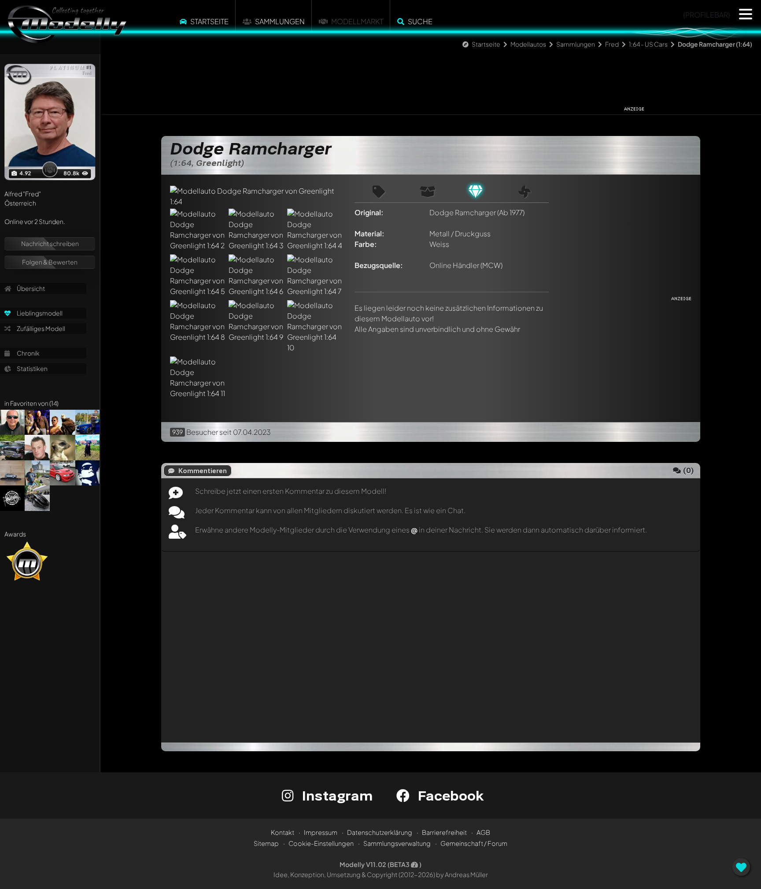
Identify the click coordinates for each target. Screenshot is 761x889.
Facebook (449, 795)
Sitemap (266, 843)
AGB (483, 832)
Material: (369, 233)
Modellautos (528, 44)
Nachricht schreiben (50, 243)
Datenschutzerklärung (379, 832)
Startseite (209, 21)
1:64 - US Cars (649, 44)
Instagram (335, 795)
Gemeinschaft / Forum (473, 843)
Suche (420, 21)
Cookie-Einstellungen (321, 843)
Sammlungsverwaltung (397, 843)
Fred (612, 44)
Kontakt (282, 832)
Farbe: (366, 244)
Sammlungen (280, 21)
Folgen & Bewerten (50, 262)
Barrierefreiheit (444, 832)
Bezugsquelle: (379, 265)
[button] (745, 14)
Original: (369, 212)
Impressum (320, 832)
